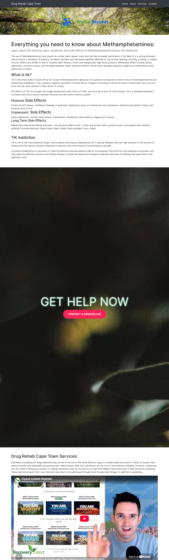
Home (125, 3)
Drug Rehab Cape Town (26, 3)
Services (142, 3)
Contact (153, 3)
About (133, 3)
